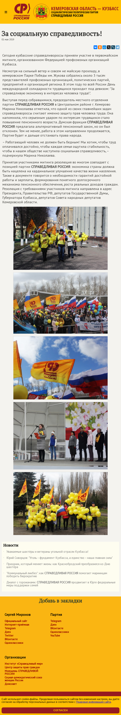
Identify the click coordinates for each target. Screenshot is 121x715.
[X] (109, 47)
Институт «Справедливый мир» (24, 663)
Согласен (60, 710)
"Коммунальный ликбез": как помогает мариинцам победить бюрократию (55, 575)
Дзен (8, 631)
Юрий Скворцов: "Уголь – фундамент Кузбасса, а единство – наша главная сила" (58, 558)
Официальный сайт (16, 621)
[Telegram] (117, 47)
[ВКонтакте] (95, 47)
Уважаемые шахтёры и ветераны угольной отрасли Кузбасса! (45, 552)
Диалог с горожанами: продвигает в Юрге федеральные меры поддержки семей (59, 584)
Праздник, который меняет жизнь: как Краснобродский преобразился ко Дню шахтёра (56, 565)
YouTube (55, 635)
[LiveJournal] (113, 47)
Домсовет (11, 683)
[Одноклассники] (100, 47)
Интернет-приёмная (17, 624)
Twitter (9, 635)
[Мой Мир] (104, 47)
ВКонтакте (11, 639)
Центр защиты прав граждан (22, 667)
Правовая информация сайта (93, 702)
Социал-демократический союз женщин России (23, 679)
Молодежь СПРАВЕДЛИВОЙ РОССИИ (21, 672)
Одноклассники (14, 642)
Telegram (10, 628)
